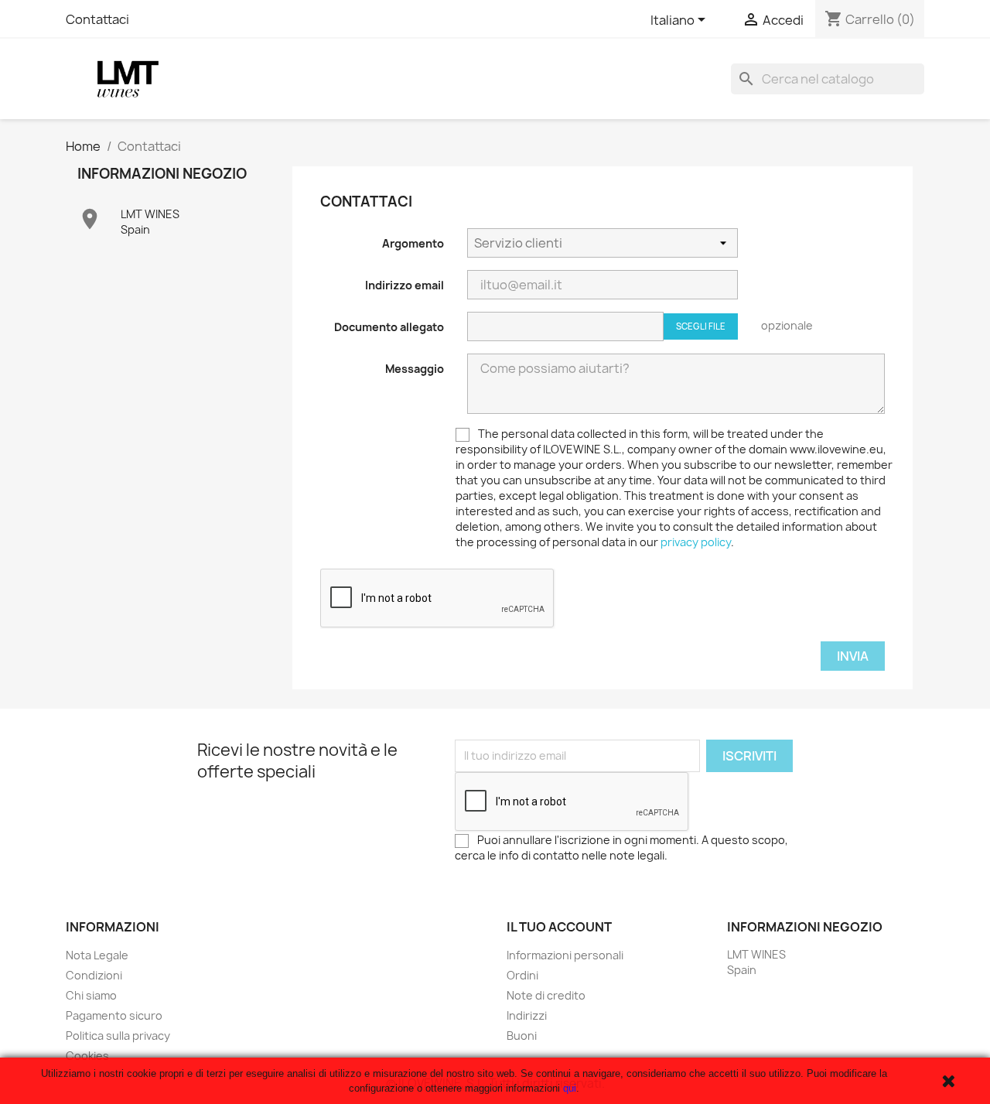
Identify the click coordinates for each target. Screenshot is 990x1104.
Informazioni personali (565, 955)
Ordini (522, 975)
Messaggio (414, 368)
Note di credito (546, 995)
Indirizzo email (404, 285)
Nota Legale (97, 955)
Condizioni (94, 975)
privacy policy (696, 542)
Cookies (87, 1055)
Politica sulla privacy (118, 1035)
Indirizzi (527, 1015)
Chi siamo (91, 995)
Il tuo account (559, 926)
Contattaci (97, 19)
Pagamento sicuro (114, 1015)
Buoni (522, 1035)
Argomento (413, 243)
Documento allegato (389, 327)
